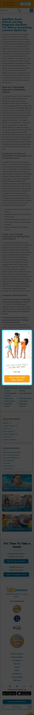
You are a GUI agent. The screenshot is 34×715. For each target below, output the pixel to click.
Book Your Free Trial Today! (17, 378)
